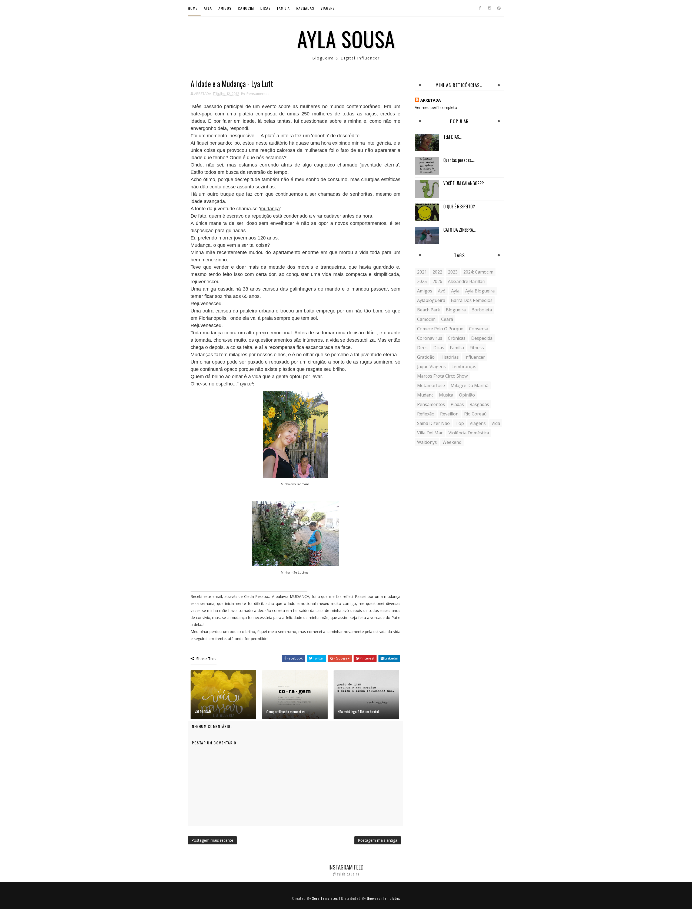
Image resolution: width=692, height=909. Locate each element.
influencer (474, 357)
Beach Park (428, 310)
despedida (482, 338)
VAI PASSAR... (204, 711)
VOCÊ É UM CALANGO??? (463, 183)
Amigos (224, 8)
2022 (437, 272)
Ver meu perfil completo (436, 107)
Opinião (467, 395)
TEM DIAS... (452, 137)
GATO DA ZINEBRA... (459, 230)
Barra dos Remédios (472, 300)
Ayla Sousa (346, 38)
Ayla (208, 8)
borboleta (481, 310)
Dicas (265, 8)
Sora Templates (325, 898)
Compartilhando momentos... (286, 711)
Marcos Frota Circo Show (442, 376)
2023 (453, 272)
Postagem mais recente (212, 840)
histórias (449, 357)
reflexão (425, 414)
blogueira (456, 310)
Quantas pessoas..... (459, 160)
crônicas (456, 338)
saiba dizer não (433, 423)
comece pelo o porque (440, 329)
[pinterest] (499, 8)
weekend (452, 442)
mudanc (425, 395)
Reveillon (449, 414)
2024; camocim (478, 272)
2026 (437, 281)
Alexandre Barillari (466, 281)
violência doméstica (468, 433)
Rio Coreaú (475, 414)
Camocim (246, 8)
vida (495, 423)
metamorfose (431, 385)
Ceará (447, 319)
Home (192, 8)
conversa (478, 329)
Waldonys (427, 442)
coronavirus (429, 338)
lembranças (463, 366)
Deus (422, 348)
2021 (422, 272)
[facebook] (480, 8)
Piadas (457, 404)
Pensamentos (258, 93)
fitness (477, 348)
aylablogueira (431, 300)
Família (457, 348)
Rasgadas (305, 8)
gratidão (426, 357)
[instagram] (489, 8)
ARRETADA (430, 100)
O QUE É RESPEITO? (459, 206)
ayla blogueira (480, 291)
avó (441, 291)
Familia (283, 8)
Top (459, 423)
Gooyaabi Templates (383, 898)
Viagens (328, 8)
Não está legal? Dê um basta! (358, 711)
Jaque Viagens (431, 366)
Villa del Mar (430, 433)
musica (446, 395)
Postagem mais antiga (377, 840)
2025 (422, 281)
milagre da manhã (469, 385)
